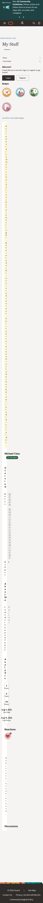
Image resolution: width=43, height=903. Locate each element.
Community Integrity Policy (21, 899)
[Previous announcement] (19, 17)
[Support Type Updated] (6, 107)
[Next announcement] (24, 17)
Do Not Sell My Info (32, 895)
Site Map (32, 890)
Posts (21, 58)
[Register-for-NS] (22, 23)
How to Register (21, 28)
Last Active (7, 720)
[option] (9, 499)
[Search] (33, 23)
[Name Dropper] (20, 92)
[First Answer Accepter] (6, 92)
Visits (7, 696)
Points (6, 704)
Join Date (6, 712)
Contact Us (7, 895)
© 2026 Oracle (13, 890)
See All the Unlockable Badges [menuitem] (13, 118)
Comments (21, 61)
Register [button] (22, 78)
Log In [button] (8, 78)
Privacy (19, 895)
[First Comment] (34, 92)
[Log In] (39, 23)
